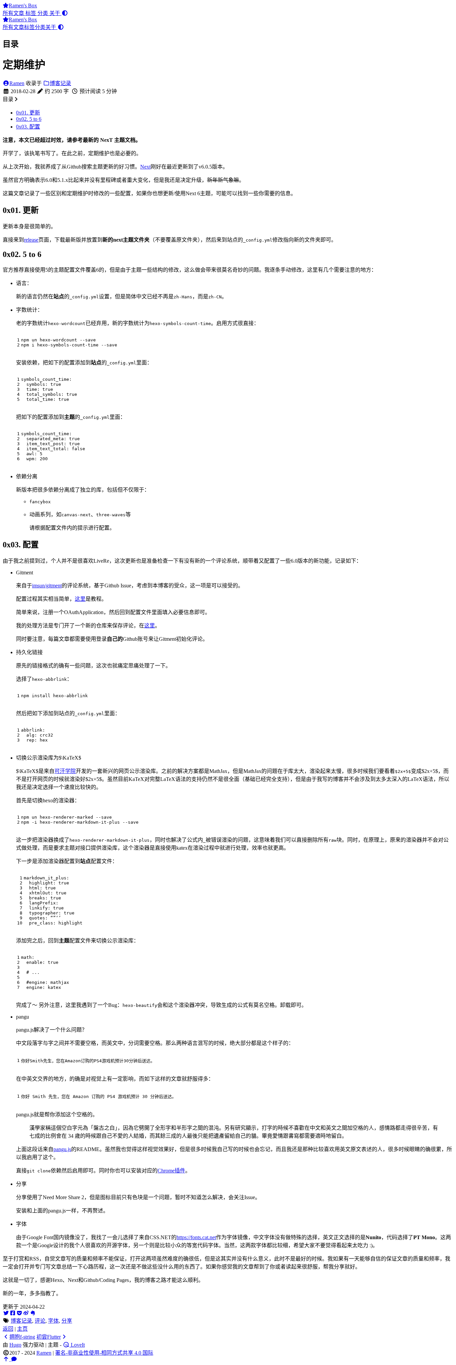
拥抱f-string (22, 1337)
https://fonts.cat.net (196, 1237)
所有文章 (14, 13)
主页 (22, 1329)
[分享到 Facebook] (12, 1313)
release (31, 240)
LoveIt (77, 1345)
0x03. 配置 (28, 126)
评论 (40, 1321)
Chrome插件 (171, 1170)
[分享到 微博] (26, 1313)
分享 (66, 1321)
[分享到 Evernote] (32, 1313)
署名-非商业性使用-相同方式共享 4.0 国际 (104, 1353)
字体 (53, 1321)
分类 (43, 13)
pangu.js (62, 1149)
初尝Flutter (48, 1337)
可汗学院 (65, 771)
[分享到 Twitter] (6, 1313)
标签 (31, 13)
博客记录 (60, 83)
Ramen (16, 83)
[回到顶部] (7, 1359)
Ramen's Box (23, 5)
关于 (55, 13)
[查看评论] (14, 1359)
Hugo (15, 1345)
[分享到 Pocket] (19, 1313)
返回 (8, 1329)
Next (145, 167)
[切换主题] (64, 13)
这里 (80, 599)
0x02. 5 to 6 (28, 119)
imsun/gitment (47, 585)
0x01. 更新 (28, 112)
